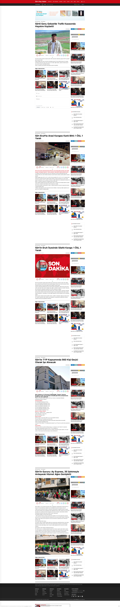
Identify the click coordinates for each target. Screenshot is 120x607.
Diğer (75, 1)
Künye (78, 1)
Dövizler (51, 596)
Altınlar (43, 590)
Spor (71, 1)
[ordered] (47, 107)
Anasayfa (50, 1)
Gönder (38, 107)
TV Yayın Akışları (59, 596)
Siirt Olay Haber (37, 21)
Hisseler (51, 593)
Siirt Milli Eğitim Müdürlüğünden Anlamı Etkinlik (53, 4)
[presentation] (41, 4)
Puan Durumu (66, 593)
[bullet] (48, 107)
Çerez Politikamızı (76, 599)
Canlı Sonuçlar (44, 593)
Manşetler (51, 590)
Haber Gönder (59, 593)
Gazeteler (58, 590)
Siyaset (68, 1)
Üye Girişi (36, 590)
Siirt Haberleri (55, 1)
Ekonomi (60, 1)
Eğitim (65, 1)
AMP (65, 590)
